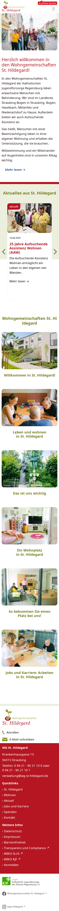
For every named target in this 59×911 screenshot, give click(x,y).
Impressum (12, 837)
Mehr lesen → (15, 169)
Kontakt (9, 817)
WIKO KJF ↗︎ (12, 859)
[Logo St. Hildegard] (29, 717)
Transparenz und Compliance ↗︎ (27, 848)
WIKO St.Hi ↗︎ (13, 853)
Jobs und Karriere (16, 806)
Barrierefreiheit (15, 842)
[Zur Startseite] (13, 6)
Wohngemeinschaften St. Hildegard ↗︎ (27, 893)
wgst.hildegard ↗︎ (16, 906)
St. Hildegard (13, 789)
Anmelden (11, 865)
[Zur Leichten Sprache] (47, 6)
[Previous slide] (4, 252)
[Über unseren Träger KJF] (29, 881)
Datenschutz (13, 831)
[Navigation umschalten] (53, 9)
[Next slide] (55, 252)
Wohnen (10, 795)
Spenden (10, 812)
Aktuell (9, 800)
